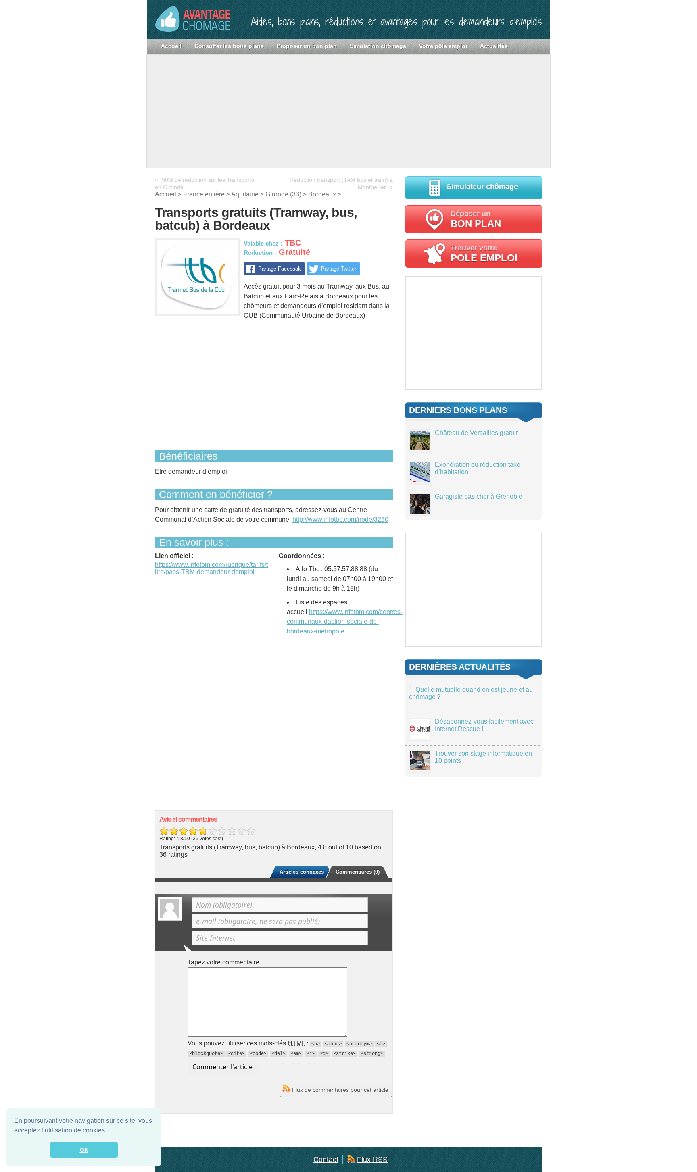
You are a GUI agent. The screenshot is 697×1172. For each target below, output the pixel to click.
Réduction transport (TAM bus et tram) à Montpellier (341, 183)
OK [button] (84, 1150)
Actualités (494, 46)
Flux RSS (372, 1159)
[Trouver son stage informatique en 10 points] (420, 768)
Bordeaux (322, 194)
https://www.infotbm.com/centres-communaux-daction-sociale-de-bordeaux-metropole (345, 621)
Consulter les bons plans (229, 46)
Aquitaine (245, 194)
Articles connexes (302, 872)
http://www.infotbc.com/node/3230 (340, 519)
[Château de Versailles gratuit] (420, 447)
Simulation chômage (378, 46)
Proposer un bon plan (307, 46)
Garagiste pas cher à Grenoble (478, 496)
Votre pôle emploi (443, 46)
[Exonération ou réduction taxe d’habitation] (420, 479)
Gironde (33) (283, 194)
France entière (204, 194)
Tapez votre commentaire (223, 962)
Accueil (171, 46)
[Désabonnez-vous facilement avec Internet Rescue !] (420, 736)
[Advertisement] (348, 111)
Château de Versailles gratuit (476, 432)
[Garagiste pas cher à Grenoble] (420, 511)
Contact (325, 1159)
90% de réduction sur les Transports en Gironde (204, 183)
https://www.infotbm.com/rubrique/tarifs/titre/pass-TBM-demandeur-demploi (211, 568)
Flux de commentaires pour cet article (340, 1090)
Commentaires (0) (358, 872)
